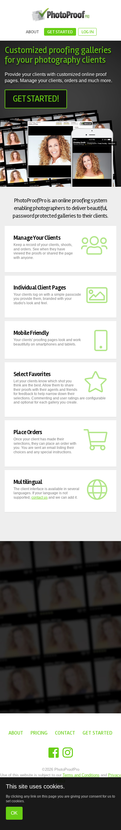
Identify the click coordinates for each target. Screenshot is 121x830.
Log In (87, 32)
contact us (39, 497)
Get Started (60, 32)
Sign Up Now (50, 652)
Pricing (39, 733)
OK (14, 813)
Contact (65, 733)
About (32, 32)
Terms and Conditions (81, 775)
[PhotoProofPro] (60, 15)
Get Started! (36, 98)
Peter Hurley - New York (106, 143)
